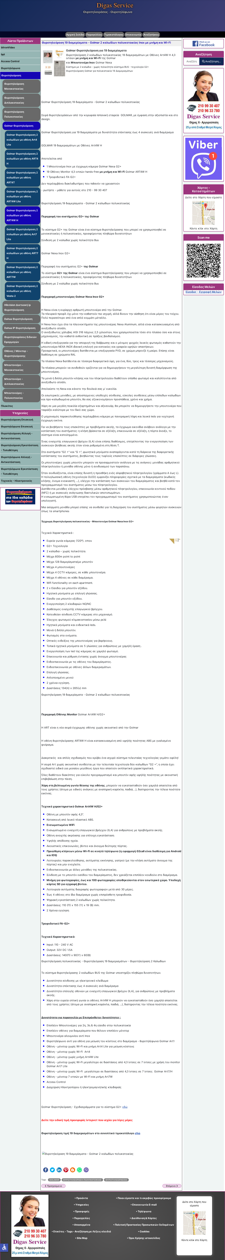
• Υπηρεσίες (81, 1204)
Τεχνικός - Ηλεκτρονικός (16, 480)
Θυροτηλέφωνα (10, 68)
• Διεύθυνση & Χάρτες (143, 1218)
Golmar (54, 1180)
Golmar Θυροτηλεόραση (18, 125)
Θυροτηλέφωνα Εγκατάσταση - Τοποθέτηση (19, 471)
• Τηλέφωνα (143, 1211)
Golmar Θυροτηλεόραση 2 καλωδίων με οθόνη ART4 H (22, 158)
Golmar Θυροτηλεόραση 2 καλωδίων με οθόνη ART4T (22, 177)
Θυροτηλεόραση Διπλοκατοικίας (14, 100)
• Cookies (143, 1231)
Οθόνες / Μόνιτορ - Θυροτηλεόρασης (16, 353)
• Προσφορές (81, 1211)
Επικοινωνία (133, 34)
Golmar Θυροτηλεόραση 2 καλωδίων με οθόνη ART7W (22, 272)
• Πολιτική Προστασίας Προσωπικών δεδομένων (143, 1224)
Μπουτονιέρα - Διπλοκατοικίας (14, 381)
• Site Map (81, 1238)
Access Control (10, 61)
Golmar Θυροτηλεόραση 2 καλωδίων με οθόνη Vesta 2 (22, 290)
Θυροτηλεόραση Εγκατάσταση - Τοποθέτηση (19, 448)
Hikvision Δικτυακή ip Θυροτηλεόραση (17, 307)
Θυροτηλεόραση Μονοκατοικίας (14, 86)
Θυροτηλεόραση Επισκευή (17, 419)
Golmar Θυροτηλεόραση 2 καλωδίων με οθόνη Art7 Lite (22, 234)
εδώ (124, 1107)
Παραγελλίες (94, 34)
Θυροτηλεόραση (11, 75)
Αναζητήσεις (151, 34)
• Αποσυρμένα (81, 1224)
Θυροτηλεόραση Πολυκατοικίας (14, 114)
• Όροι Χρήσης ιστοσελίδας (143, 1238)
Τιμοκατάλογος (113, 34)
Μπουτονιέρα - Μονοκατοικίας (13, 367)
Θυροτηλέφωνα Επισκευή (17, 426)
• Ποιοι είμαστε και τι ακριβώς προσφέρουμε (143, 1198)
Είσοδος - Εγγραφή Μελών (204, 292)
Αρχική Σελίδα (75, 34)
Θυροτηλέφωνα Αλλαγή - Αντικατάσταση (16, 460)
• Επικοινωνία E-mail (144, 1204)
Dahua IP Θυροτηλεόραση (19, 328)
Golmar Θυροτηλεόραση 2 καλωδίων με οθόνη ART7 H (22, 253)
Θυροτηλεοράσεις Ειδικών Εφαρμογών (20, 339)
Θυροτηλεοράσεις (116, 1180)
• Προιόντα (81, 1198)
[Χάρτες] (203, 213)
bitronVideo (8, 47)
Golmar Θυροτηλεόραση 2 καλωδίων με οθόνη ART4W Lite (22, 196)
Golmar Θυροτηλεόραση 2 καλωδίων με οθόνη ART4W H (22, 215)
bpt (3, 54)
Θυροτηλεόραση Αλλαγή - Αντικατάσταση (16, 436)
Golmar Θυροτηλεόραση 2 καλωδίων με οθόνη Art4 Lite (22, 139)
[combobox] (191, 61)
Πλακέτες (7, 406)
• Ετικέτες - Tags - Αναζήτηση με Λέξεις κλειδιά (81, 1231)
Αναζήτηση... (213, 61)
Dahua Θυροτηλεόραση (18, 319)
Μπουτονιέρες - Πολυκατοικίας (14, 395)
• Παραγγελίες (81, 1218)
